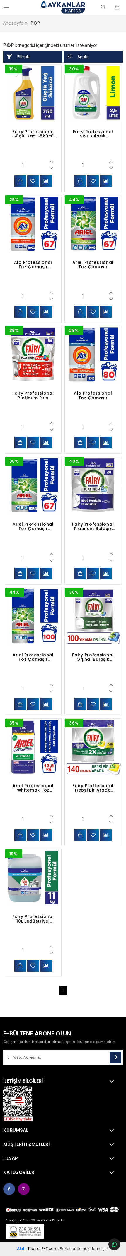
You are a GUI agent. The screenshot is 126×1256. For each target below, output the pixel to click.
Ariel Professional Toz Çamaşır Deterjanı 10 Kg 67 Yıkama (33, 526)
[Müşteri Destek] (114, 1244)
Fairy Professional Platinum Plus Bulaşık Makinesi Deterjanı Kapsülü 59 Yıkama (33, 395)
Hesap (10, 1158)
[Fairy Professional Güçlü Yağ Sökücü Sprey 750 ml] (33, 93)
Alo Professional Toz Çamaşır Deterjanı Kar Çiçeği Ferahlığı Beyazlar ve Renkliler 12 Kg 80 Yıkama (92, 395)
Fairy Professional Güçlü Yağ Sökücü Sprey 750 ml (33, 134)
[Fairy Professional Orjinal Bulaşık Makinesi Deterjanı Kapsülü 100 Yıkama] (93, 616)
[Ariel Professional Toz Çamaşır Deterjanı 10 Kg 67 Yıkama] (33, 485)
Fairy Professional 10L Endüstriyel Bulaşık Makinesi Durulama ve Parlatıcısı (33, 918)
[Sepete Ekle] (20, 181)
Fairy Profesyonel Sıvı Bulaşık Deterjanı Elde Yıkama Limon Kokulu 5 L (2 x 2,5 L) (92, 134)
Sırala (83, 57)
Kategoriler (18, 1172)
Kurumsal (15, 1130)
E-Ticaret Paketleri (59, 1248)
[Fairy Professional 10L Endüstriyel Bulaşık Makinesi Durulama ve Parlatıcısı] (33, 877)
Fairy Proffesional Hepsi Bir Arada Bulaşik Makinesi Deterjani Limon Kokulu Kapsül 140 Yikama (93, 788)
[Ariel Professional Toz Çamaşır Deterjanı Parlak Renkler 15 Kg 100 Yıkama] (33, 616)
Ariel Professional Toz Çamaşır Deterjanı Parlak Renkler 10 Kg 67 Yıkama (92, 264)
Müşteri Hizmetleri (26, 1144)
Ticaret (29, 1248)
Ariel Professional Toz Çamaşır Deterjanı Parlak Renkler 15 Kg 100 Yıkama (33, 657)
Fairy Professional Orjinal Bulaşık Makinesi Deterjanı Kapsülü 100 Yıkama (93, 657)
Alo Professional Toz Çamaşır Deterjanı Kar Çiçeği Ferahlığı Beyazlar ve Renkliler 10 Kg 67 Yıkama (33, 264)
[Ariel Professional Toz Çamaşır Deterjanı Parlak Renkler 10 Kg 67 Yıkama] (93, 223)
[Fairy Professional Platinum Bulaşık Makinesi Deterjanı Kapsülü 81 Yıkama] (93, 485)
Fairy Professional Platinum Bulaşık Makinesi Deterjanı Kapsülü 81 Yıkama (93, 526)
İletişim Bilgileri (23, 1081)
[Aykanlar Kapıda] (63, 7)
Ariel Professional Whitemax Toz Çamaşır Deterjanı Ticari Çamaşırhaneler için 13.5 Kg (33, 788)
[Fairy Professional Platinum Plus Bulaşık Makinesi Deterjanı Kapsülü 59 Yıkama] (33, 354)
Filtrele (23, 57)
